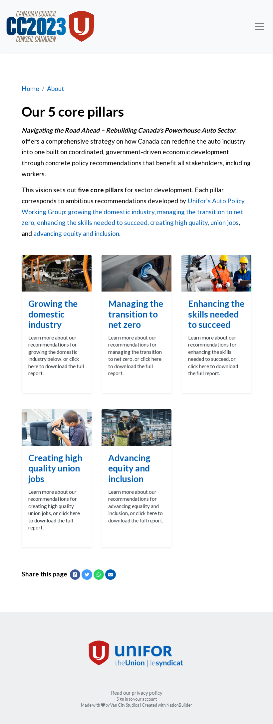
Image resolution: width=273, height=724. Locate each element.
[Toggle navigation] (259, 26)
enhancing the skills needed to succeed (92, 222)
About (55, 88)
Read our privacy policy (136, 693)
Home (30, 88)
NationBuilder (179, 705)
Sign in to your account (137, 699)
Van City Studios (124, 705)
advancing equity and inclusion (76, 233)
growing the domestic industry (111, 212)
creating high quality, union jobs (194, 222)
